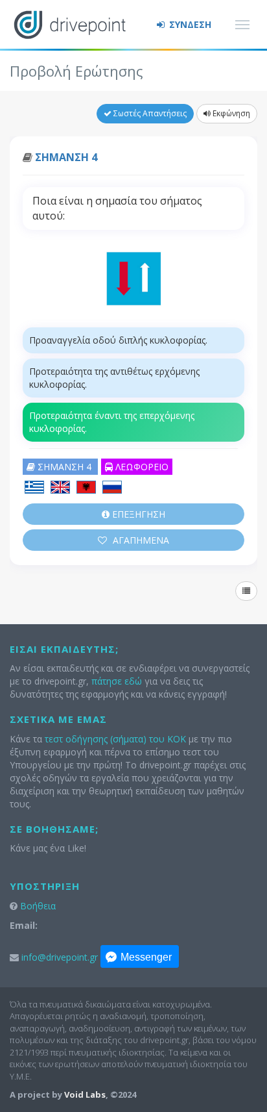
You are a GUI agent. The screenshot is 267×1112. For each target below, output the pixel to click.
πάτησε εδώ (116, 681)
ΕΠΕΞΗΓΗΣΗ (137, 514)
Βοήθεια (38, 906)
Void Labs (85, 1094)
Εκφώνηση (230, 113)
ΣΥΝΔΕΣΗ (189, 24)
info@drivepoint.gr (59, 957)
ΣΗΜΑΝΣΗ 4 (66, 157)
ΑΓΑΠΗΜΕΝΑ (139, 540)
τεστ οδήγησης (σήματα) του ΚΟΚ (115, 739)
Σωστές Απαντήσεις (149, 113)
